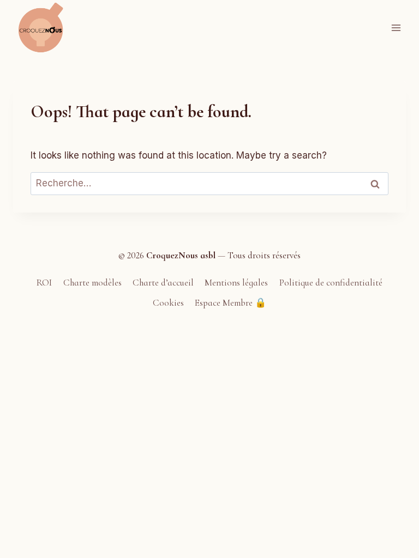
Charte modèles (92, 282)
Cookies (168, 302)
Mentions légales (236, 282)
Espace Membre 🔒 (230, 302)
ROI (44, 282)
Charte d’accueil (163, 282)
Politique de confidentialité (330, 282)
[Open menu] (396, 27)
